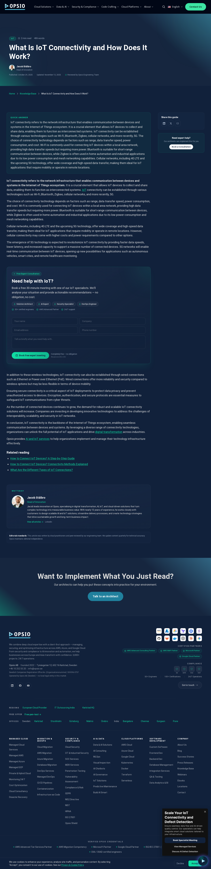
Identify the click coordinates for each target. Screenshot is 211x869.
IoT (84, 189)
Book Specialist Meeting (185, 840)
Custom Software (158, 747)
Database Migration (47, 765)
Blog (179, 751)
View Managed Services (185, 846)
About (147, 6)
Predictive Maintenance (105, 786)
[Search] (163, 6)
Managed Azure (17, 761)
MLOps (96, 756)
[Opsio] (15, 7)
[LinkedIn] (12, 685)
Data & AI (61, 6)
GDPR (68, 793)
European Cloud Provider (35, 707)
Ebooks (181, 780)
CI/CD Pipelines (44, 783)
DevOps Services (45, 771)
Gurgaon (161, 721)
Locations (182, 786)
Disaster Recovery (18, 797)
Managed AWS (16, 755)
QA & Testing (156, 777)
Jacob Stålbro (24, 66)
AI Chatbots (99, 768)
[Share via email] (177, 123)
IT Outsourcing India (65, 707)
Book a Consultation (181, 147)
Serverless (126, 780)
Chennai (145, 721)
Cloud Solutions (42, 6)
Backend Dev (156, 759)
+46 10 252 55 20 (17, 668)
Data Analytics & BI (159, 783)
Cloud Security (72, 747)
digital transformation (108, 431)
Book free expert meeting (32, 355)
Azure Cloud (127, 751)
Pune (175, 721)
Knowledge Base (28, 93)
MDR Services (72, 765)
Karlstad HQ (88, 707)
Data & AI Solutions (102, 745)
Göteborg (74, 721)
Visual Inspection (101, 762)
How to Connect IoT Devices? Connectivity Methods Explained (49, 464)
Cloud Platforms (130, 6)
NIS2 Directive (72, 799)
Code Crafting (108, 6)
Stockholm (56, 721)
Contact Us (196, 6)
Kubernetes (127, 762)
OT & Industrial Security (77, 753)
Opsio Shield (71, 823)
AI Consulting (99, 751)
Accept (195, 863)
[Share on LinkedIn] (164, 123)
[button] (203, 861)
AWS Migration (44, 753)
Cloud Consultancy (18, 791)
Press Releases (185, 762)
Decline (180, 863)
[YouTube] (28, 685)
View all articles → (35, 522)
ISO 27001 (70, 817)
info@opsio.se (35, 668)
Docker (124, 768)
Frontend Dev (156, 753)
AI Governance (100, 774)
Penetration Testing (75, 771)
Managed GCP (16, 767)
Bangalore (128, 721)
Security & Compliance (84, 6)
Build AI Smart (100, 792)
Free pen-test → (33, 714)
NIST (67, 805)
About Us (182, 745)
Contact (181, 792)
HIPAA (68, 811)
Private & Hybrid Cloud (20, 773)
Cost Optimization (18, 785)
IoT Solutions (99, 780)
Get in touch (188, 685)
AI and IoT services (38, 438)
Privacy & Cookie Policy (72, 865)
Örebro (104, 721)
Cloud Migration (45, 747)
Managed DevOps (46, 777)
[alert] (185, 832)
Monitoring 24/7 (17, 779)
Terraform (126, 774)
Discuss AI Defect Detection (185, 851)
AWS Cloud (126, 745)
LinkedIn (48, 522)
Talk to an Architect (105, 596)
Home (12, 93)
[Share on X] (171, 123)
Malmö (90, 721)
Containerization (45, 789)
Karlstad (38, 721)
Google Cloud (127, 756)
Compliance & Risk (74, 787)
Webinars (182, 774)
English (174, 6)
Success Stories (185, 756)
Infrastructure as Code (48, 794)
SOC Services (72, 759)
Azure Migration (45, 759)
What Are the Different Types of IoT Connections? (41, 469)
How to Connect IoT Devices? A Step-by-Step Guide (42, 458)
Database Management (161, 765)
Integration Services (160, 771)
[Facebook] (20, 685)
